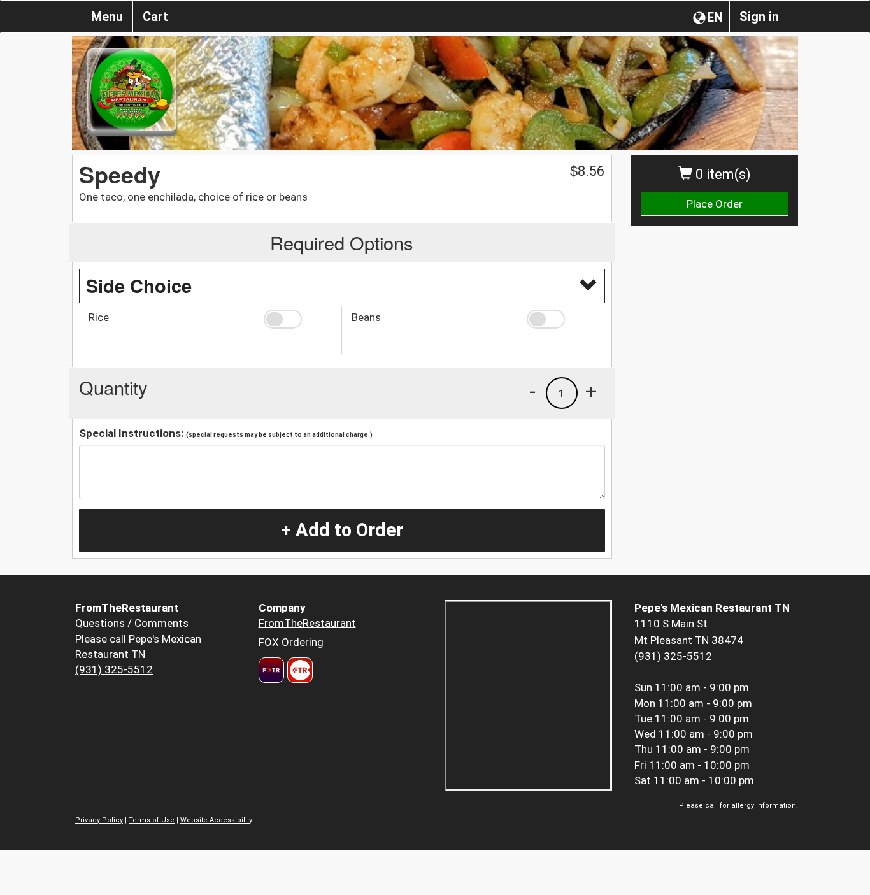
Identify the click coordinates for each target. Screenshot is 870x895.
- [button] (532, 391)
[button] (298, 319)
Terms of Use (152, 820)
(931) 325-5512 (114, 669)
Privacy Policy (99, 820)
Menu (107, 16)
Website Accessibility (216, 820)
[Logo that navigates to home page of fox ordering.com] (298, 670)
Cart (155, 16)
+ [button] (591, 391)
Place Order (715, 203)
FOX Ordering (291, 642)
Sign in (759, 16)
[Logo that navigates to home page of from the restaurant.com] (271, 670)
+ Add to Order (342, 530)
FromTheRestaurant (307, 623)
